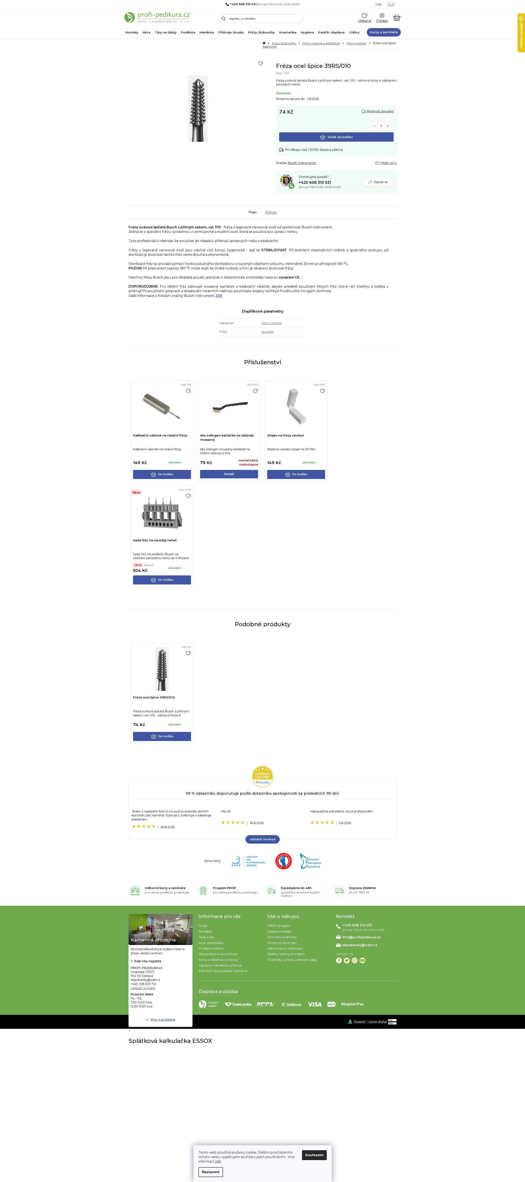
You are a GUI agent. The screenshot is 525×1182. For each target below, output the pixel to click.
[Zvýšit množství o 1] (387, 125)
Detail (229, 474)
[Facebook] (339, 960)
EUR (391, 4)
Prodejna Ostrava (211, 948)
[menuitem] (131, 32)
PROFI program (278, 926)
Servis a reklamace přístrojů (218, 960)
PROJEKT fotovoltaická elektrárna (223, 971)
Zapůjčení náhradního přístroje (220, 965)
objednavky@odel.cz (359, 945)
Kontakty (205, 931)
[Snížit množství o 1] (374, 125)
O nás (203, 926)
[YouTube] (362, 960)
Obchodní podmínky (282, 937)
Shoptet (360, 1021)
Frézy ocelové (272, 323)
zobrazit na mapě (143, 988)
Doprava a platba (279, 931)
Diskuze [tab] (271, 212)
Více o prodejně (162, 1020)
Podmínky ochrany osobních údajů (292, 960)
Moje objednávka (211, 943)
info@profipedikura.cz (361, 937)
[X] (347, 960)
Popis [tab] (253, 212)
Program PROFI (224, 888)
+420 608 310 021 (243, 4)
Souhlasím (314, 1155)
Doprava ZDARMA (362, 888)
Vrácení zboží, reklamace (285, 948)
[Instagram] (354, 960)
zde (218, 1161)
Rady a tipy (207, 937)
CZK (378, 4)
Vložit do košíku (340, 137)
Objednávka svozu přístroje (218, 954)
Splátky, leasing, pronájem (286, 954)
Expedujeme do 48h (296, 888)
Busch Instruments (302, 163)
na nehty (268, 331)
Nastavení (210, 1172)
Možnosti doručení (380, 111)
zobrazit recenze (262, 839)
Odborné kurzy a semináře (165, 888)
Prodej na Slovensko (282, 943)
